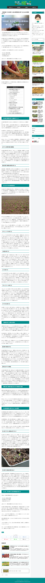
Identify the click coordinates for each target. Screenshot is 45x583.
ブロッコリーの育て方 (13, 99)
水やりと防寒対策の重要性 (14, 90)
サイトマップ (26, 580)
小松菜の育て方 (12, 96)
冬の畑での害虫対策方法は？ (14, 111)
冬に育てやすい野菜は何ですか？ (15, 110)
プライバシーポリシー (20, 580)
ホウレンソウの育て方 (13, 95)
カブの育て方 (12, 98)
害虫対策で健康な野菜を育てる (15, 92)
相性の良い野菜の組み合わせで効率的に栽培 (16, 107)
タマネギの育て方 (12, 101)
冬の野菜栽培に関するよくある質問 (14, 108)
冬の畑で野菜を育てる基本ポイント (14, 89)
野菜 (3, 532)
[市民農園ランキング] (35, 142)
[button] (24, 539)
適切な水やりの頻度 (13, 105)
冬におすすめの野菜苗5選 (13, 93)
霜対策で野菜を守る (13, 104)
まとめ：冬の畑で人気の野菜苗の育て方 (15, 113)
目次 (14, 87)
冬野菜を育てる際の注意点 (13, 102)
